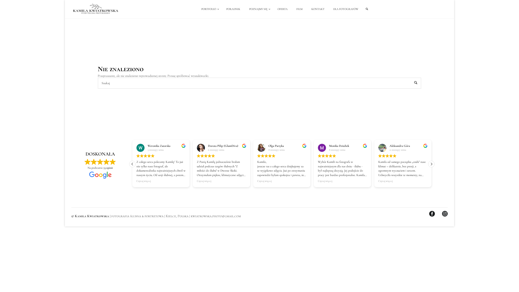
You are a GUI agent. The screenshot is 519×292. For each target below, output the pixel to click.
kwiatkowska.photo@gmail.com (216, 216)
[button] (431, 164)
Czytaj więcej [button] (143, 181)
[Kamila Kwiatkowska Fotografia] (95, 9)
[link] (367, 9)
